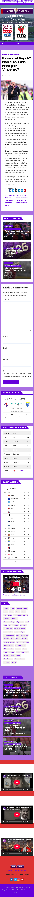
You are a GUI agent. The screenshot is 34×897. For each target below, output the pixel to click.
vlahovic (13, 662)
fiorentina (23, 625)
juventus (24, 638)
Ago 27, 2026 (10, 752)
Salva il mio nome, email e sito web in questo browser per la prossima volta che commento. (17, 375)
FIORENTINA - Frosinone (16, 403)
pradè (5, 652)
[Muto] (28, 790)
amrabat (6, 608)
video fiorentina (8, 659)
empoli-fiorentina (13, 625)
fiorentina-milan (8, 632)
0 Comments (21, 695)
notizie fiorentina (8, 649)
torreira (6, 655)
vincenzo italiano (19, 659)
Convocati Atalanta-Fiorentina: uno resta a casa (10, 200)
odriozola (18, 649)
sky (27, 652)
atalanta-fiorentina (22, 608)
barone (6, 611)
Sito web (5, 359)
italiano (18, 638)
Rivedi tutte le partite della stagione (14, 595)
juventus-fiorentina (9, 642)
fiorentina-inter (8, 628)
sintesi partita (20, 652)
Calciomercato (9, 226)
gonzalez (6, 638)
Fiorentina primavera (22, 635)
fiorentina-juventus (19, 628)
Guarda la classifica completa (22, 561)
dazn (5, 625)
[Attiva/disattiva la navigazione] (18, 43)
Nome (5, 336)
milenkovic (26, 642)
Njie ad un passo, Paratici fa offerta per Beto (15, 270)
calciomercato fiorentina (21, 615)
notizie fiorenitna (20, 645)
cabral (23, 611)
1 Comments (21, 752)
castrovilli (6, 618)
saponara (11, 652)
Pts (28, 492)
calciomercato (8, 615)
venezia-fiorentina (15, 655)
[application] (17, 782)
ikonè (12, 638)
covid (27, 622)
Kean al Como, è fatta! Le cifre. (15, 747)
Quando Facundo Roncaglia (17, 17)
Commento (7, 299)
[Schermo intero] (30, 790)
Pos (5, 492)
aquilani (12, 608)
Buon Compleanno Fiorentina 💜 (14, 251)
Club (9, 492)
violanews (6, 662)
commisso (14, 618)
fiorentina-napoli (19, 632)
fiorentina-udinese (9, 635)
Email (5, 348)
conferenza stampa (9, 622)
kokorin (19, 642)
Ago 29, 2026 (10, 695)
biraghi (18, 611)
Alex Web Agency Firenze (25, 890)
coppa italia (20, 622)
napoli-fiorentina (8, 645)
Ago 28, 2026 (10, 733)
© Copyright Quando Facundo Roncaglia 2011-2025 (17, 887)
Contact (16, 893)
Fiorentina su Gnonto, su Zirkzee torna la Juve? (16, 232)
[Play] (3, 790)
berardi (12, 611)
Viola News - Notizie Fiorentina (10, 54)
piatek (24, 649)
